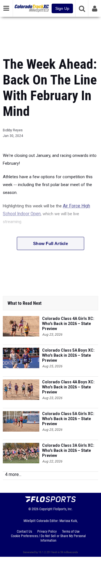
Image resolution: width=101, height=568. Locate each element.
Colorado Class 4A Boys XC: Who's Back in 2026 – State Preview (68, 387)
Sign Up (62, 8)
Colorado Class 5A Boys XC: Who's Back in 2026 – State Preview (68, 355)
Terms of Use (71, 531)
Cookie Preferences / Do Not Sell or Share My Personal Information (48, 538)
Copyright (45, 509)
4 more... (13, 474)
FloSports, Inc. (63, 509)
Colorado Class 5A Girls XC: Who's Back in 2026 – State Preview (68, 418)
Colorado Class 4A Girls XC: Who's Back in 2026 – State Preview (68, 323)
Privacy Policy (47, 531)
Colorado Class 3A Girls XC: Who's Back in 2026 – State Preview (68, 450)
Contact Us (24, 531)
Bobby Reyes (13, 130)
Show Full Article (50, 243)
